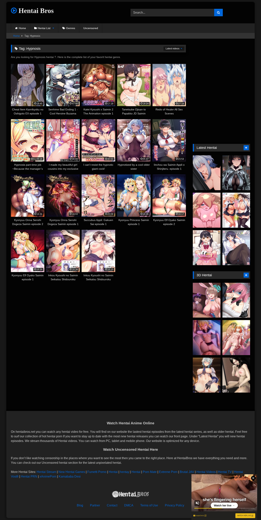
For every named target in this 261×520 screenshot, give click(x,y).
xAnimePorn (48, 476)
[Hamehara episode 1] (236, 247)
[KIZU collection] (206, 375)
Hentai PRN (29, 476)
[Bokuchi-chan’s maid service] (236, 300)
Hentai (113, 472)
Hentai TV (225, 472)
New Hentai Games (71, 472)
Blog (80, 505)
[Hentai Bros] (130, 495)
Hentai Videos (206, 472)
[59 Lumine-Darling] (206, 337)
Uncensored (90, 28)
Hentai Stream (46, 472)
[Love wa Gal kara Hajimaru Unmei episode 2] (236, 210)
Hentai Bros (35, 11)
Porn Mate (150, 472)
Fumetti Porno (96, 472)
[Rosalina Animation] (206, 210)
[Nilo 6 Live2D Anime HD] (236, 337)
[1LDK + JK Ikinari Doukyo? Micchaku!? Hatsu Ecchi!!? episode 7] (206, 247)
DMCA (128, 505)
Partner (95, 505)
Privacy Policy (174, 505)
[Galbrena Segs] (206, 172)
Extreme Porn (168, 472)
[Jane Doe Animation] (236, 172)
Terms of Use (149, 505)
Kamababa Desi (70, 476)
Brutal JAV (187, 472)
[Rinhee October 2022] (206, 300)
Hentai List (44, 28)
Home (22, 28)
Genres (70, 28)
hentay (124, 472)
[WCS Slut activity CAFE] (236, 375)
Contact (112, 505)
